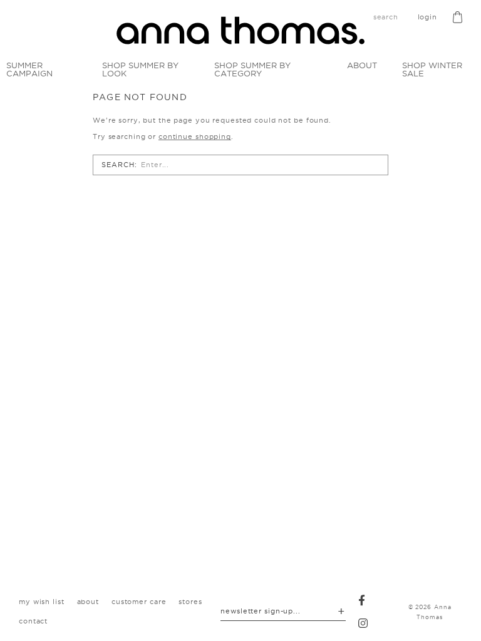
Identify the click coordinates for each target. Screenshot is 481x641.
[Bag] (457, 17)
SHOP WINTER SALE (432, 69)
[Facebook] (362, 600)
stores (190, 601)
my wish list (42, 601)
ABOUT (362, 65)
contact (33, 621)
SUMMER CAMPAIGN (29, 69)
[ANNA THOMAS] (240, 30)
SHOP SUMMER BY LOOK (140, 69)
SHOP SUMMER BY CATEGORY (252, 69)
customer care (138, 601)
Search (117, 164)
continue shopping (194, 136)
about (88, 601)
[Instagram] (363, 623)
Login (427, 17)
